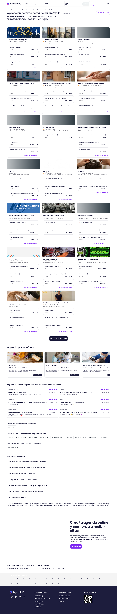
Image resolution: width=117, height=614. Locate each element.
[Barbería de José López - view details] (93, 32)
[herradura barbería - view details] (58, 252)
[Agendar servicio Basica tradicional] (24, 187)
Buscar (86, 4)
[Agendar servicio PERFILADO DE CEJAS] (93, 48)
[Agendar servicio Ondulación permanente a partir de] (58, 55)
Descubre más (76, 546)
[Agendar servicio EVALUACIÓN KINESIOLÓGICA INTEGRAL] (58, 187)
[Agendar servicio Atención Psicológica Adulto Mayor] (58, 92)
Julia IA (61, 601)
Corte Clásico (104, 437)
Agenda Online (64, 599)
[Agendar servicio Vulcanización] (93, 275)
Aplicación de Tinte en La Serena (18, 569)
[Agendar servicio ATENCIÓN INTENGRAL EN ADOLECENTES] (24, 99)
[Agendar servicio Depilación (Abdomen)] (58, 63)
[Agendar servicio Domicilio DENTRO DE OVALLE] (58, 311)
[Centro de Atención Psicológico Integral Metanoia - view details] (58, 76)
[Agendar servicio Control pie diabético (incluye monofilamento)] (93, 136)
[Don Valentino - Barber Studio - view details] (58, 208)
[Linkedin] (20, 597)
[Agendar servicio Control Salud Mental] (24, 238)
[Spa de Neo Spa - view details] (58, 120)
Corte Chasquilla (93, 437)
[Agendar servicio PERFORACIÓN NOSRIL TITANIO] (24, 92)
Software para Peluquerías (85, 539)
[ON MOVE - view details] (58, 164)
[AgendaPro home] (14, 4)
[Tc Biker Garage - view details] (93, 252)
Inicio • (9, 10)
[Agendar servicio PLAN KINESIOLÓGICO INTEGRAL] (58, 180)
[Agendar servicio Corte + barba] (58, 231)
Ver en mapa (104, 13)
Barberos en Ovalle (13, 447)
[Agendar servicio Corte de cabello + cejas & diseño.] (93, 231)
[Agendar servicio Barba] (24, 136)
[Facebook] (16, 597)
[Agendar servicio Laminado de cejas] (24, 180)
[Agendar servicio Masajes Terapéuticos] (58, 136)
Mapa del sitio (39, 604)
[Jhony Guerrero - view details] (23, 120)
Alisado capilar (33, 437)
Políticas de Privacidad (42, 599)
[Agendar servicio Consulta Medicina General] (24, 224)
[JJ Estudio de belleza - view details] (58, 32)
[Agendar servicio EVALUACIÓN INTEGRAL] (93, 92)
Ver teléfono (37, 375)
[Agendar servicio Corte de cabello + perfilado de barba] (93, 180)
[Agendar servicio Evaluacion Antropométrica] (58, 326)
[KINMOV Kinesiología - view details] (93, 76)
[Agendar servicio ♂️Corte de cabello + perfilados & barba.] (93, 238)
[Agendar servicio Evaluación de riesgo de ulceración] (93, 143)
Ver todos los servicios (30, 68)
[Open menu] (108, 4)
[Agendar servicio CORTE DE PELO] (93, 55)
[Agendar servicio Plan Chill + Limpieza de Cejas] (58, 282)
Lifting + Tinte (11, 23)
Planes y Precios (64, 596)
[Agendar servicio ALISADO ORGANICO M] (24, 326)
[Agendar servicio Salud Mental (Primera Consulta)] (24, 231)
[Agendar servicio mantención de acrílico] (24, 55)
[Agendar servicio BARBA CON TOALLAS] (93, 63)
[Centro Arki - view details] (23, 252)
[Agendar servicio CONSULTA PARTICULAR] (93, 107)
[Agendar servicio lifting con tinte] (24, 63)
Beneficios (38, 607)
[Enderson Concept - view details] (23, 296)
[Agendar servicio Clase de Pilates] (24, 275)
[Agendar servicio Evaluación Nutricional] (24, 282)
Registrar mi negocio (99, 4)
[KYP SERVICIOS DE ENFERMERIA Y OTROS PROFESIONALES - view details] (23, 76)
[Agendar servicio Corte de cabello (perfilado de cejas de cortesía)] (93, 187)
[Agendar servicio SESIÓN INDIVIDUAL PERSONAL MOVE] (58, 194)
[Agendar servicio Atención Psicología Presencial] (24, 267)
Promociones (39, 601)
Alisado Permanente (80, 437)
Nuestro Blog (39, 596)
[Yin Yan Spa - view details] (23, 32)
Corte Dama (69, 437)
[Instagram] (12, 597)
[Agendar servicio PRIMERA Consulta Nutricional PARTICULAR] (58, 319)
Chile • (12, 10)
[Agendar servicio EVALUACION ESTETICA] (24, 311)
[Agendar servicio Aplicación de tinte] (24, 48)
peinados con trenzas (57, 437)
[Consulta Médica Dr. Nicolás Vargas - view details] (23, 208)
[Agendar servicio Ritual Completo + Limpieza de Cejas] (58, 275)
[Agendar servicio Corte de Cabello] (58, 224)
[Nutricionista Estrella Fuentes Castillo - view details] (58, 296)
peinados (10, 437)
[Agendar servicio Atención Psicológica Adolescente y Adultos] (58, 107)
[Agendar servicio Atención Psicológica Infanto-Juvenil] (58, 99)
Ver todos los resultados (58, 338)
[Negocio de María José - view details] (93, 120)
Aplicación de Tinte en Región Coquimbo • (26, 10)
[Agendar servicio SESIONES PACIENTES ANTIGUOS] (93, 99)
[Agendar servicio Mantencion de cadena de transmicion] (93, 282)
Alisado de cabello (21, 437)
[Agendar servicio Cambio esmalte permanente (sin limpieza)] (24, 194)
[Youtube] (24, 597)
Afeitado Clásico (44, 437)
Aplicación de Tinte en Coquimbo (52, 569)
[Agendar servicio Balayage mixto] (24, 143)
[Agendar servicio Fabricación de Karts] (93, 267)
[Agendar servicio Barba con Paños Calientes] (58, 267)
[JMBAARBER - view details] (93, 208)
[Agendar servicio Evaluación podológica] (93, 151)
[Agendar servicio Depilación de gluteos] (58, 48)
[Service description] (21, 47)
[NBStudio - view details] (93, 164)
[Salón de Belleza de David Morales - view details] (23, 164)
